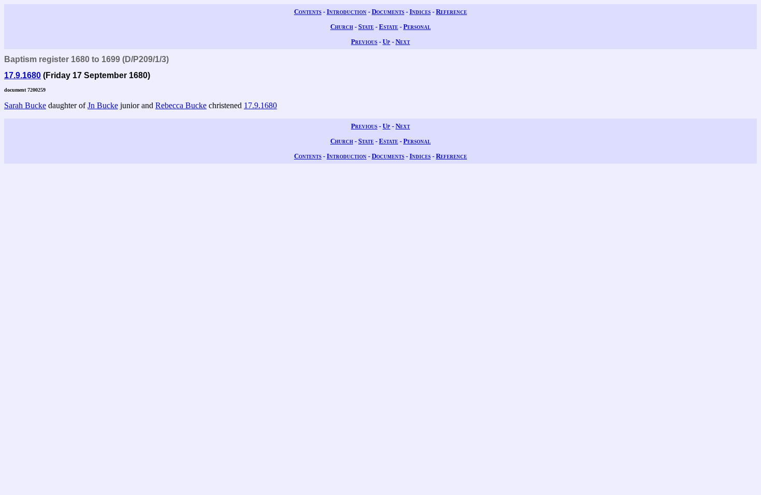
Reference (451, 12)
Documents (388, 12)
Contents (307, 12)
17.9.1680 (22, 75)
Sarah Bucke (25, 105)
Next (403, 42)
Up (386, 42)
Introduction (347, 12)
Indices (420, 12)
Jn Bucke (102, 105)
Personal (417, 27)
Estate (388, 27)
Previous (364, 42)
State (366, 27)
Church (341, 27)
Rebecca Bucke (181, 105)
